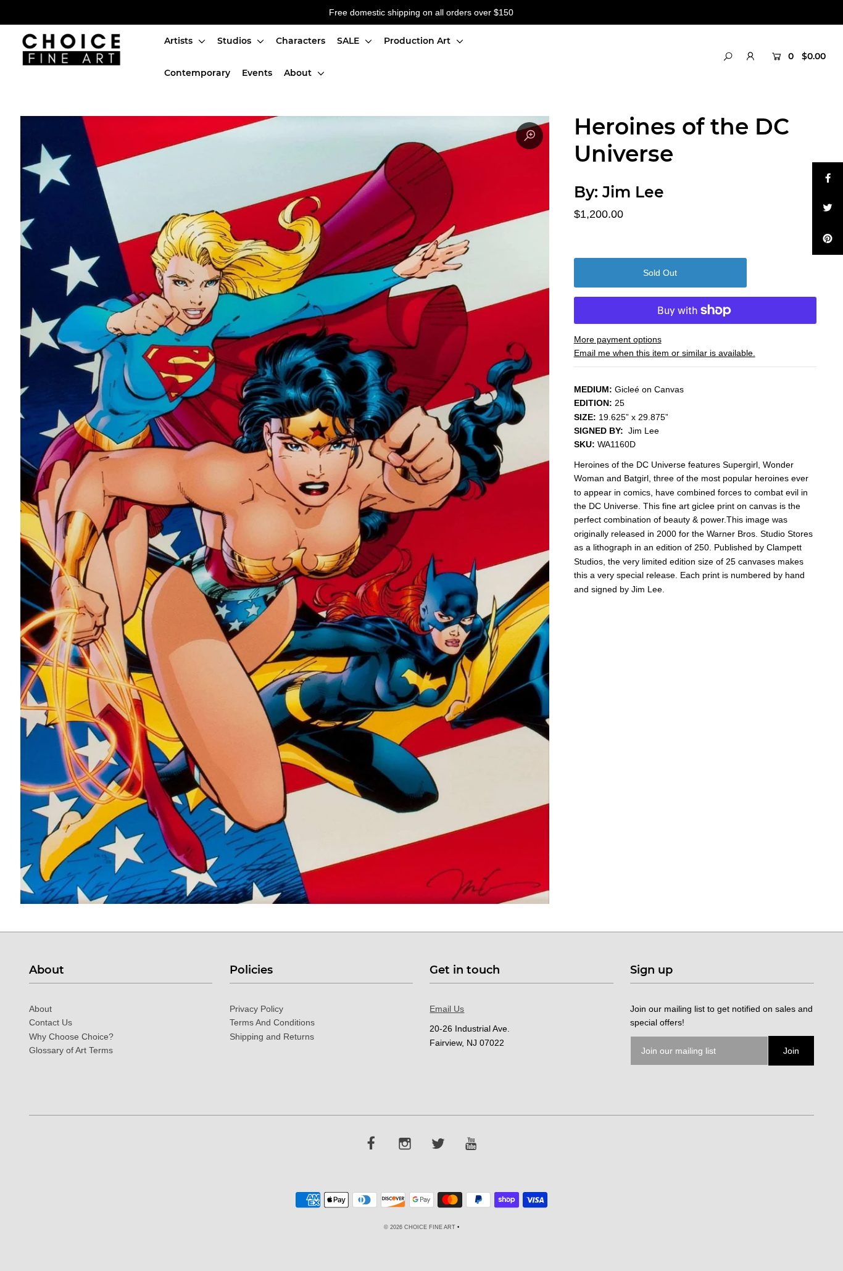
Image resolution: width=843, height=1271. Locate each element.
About (299, 72)
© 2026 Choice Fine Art (419, 1227)
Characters (300, 40)
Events (257, 72)
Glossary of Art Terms (71, 1050)
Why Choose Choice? (71, 1036)
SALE (349, 40)
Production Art (418, 40)
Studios (235, 40)
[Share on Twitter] (827, 208)
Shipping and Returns (272, 1036)
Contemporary (197, 72)
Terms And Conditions (272, 1022)
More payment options (618, 339)
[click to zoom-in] (529, 135)
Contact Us (50, 1022)
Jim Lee (633, 192)
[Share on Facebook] (827, 177)
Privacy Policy (256, 1009)
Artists (179, 40)
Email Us (447, 1009)
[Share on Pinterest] (827, 239)
